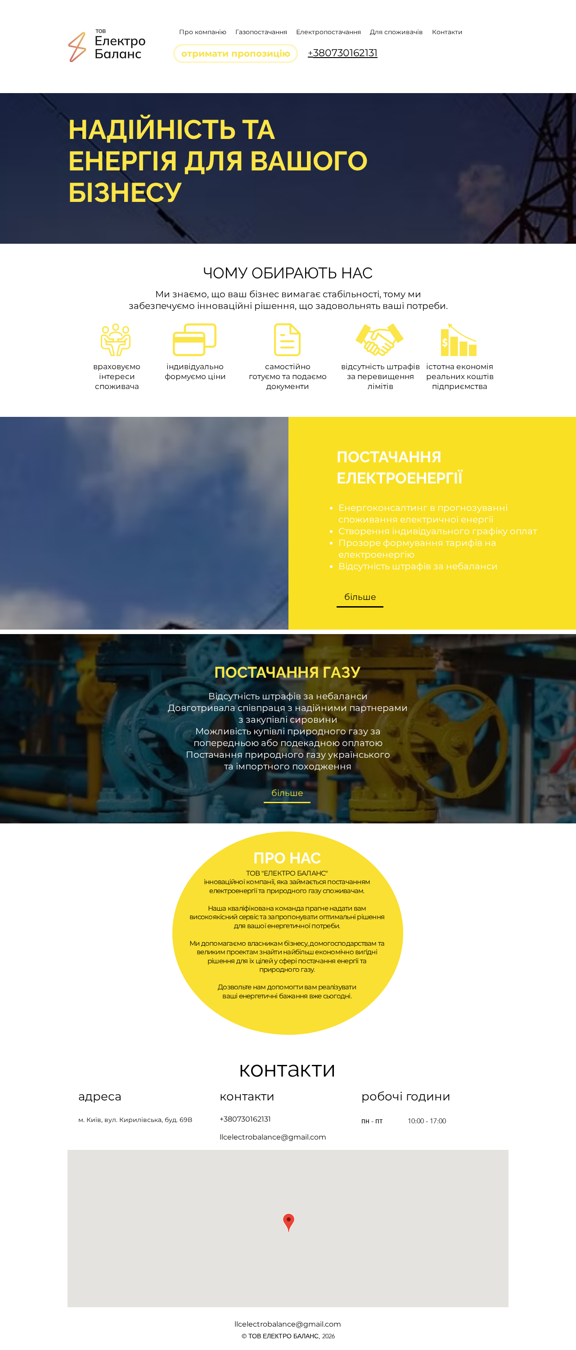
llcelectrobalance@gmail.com (273, 1137)
